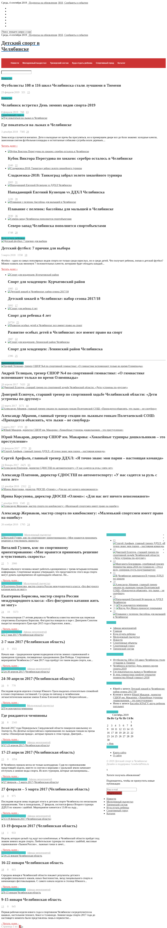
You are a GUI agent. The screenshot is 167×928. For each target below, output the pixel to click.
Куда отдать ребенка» (13, 238)
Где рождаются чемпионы (24, 715)
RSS (60, 2)
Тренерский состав (59, 63)
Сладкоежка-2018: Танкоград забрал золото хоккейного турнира (65, 175)
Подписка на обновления (42, 2)
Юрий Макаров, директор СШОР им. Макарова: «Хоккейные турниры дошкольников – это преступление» (138, 697)
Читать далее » (9, 145)
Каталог (121, 63)
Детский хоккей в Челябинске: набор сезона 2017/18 (54, 298)
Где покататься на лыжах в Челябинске (36, 125)
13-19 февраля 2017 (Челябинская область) (39, 826)
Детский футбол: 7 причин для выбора (35, 248)
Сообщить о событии (76, 2)
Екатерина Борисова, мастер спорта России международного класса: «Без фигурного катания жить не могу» (50, 600)
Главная (117, 631)
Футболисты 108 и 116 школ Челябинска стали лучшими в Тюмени (61, 85)
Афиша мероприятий (35, 631)
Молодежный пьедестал (34, 63)
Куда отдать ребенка (82, 63)
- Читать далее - (10, 580)
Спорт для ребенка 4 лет (29, 315)
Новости (15, 63)
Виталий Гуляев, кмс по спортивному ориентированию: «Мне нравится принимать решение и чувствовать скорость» (49, 552)
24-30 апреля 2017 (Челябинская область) (38, 678)
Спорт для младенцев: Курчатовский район (46, 282)
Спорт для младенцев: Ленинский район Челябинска (55, 349)
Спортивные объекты (125, 642)
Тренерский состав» (12, 363)
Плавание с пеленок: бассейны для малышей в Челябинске (61, 209)
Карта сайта (119, 752)
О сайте (117, 755)
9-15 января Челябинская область (31, 899)
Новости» (6, 78)
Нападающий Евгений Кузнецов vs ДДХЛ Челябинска (56, 192)
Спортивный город (105, 63)
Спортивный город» (12, 115)
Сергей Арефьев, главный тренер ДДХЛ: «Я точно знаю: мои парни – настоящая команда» (82, 458)
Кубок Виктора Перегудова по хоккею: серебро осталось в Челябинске (70, 158)
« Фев (110, 743)
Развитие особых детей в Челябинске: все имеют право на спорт (65, 332)
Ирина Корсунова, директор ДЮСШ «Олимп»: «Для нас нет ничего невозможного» (75, 496)
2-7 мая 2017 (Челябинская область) (33, 642)
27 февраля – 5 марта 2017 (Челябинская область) (45, 789)
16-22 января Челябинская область (32, 863)
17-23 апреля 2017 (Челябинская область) (38, 752)
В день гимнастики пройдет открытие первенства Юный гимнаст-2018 (134, 676)
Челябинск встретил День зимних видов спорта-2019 (48, 105)
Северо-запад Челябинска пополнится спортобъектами (57, 226)
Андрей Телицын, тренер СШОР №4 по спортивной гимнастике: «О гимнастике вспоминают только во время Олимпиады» (72, 375)
